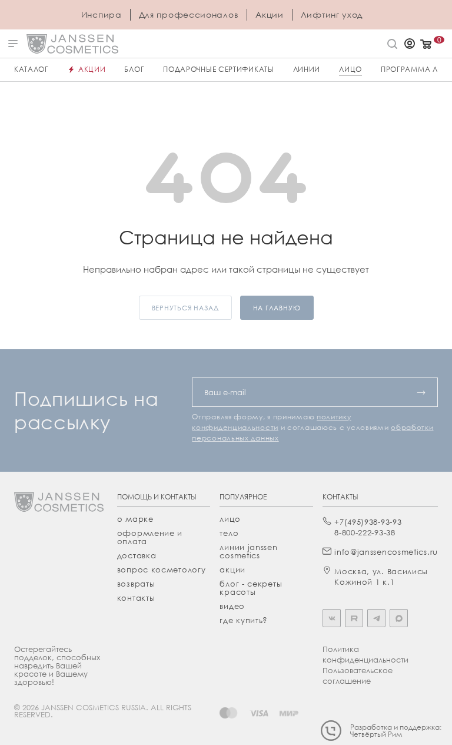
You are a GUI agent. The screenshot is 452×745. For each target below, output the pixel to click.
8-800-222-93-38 (365, 532)
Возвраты (136, 584)
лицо (230, 519)
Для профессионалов (189, 14)
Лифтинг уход (332, 14)
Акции (269, 14)
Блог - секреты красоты (251, 588)
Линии (307, 69)
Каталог (31, 69)
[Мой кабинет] (409, 44)
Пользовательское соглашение (358, 675)
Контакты (136, 598)
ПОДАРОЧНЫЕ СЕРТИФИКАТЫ (218, 69)
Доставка (137, 555)
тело (229, 533)
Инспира (101, 14)
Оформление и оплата (149, 537)
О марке (135, 519)
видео (232, 606)
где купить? (244, 620)
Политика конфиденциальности (365, 654)
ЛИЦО (350, 69)
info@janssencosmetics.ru (386, 552)
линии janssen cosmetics (248, 551)
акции (232, 569)
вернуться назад (185, 308)
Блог (134, 69)
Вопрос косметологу (161, 569)
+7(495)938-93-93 (367, 522)
